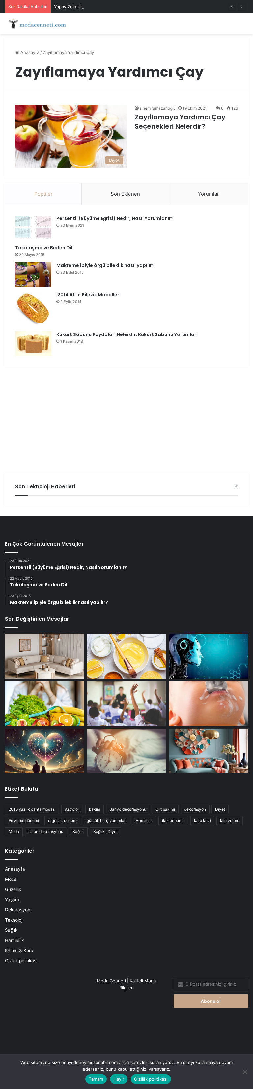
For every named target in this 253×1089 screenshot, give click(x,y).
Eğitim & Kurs (19, 950)
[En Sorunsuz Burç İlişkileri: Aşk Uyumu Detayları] (44, 751)
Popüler (43, 194)
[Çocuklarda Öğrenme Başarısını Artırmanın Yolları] (126, 703)
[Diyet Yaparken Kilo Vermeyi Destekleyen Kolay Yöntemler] (44, 703)
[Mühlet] (36, 23)
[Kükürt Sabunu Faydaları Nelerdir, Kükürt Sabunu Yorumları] (33, 343)
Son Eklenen (125, 194)
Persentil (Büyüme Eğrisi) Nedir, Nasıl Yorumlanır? (115, 218)
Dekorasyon (17, 909)
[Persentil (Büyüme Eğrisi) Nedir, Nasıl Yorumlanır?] (33, 227)
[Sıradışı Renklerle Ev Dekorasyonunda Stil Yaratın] (208, 751)
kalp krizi (202, 820)
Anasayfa (29, 52)
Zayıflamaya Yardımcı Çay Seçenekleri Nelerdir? (180, 121)
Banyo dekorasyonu (127, 809)
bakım (94, 809)
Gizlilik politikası (21, 960)
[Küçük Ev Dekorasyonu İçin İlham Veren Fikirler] (44, 656)
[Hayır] (244, 1071)
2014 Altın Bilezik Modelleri (88, 294)
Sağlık (78, 831)
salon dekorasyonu (45, 831)
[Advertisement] (126, 417)
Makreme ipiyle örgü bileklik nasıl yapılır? (105, 265)
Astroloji (72, 809)
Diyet (220, 809)
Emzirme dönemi (24, 820)
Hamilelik (144, 820)
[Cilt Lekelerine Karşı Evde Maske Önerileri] (126, 656)
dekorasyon (195, 809)
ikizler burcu (173, 820)
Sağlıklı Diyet (105, 831)
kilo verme (229, 820)
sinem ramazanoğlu (158, 108)
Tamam (96, 1079)
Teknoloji (14, 920)
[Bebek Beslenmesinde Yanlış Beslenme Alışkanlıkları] (208, 703)
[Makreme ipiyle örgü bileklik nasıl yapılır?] (33, 274)
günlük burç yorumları (106, 820)
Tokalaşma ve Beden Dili (44, 247)
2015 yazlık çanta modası (32, 809)
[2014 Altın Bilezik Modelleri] (33, 309)
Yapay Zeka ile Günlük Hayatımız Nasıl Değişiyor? (104, 6)
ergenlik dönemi (62, 820)
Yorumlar (208, 194)
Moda (14, 831)
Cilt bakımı (165, 809)
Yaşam (12, 899)
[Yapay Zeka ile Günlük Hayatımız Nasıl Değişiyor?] (208, 656)
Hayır (118, 1079)
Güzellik (13, 889)
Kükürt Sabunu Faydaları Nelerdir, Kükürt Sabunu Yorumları (127, 334)
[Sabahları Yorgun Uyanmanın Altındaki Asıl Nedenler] (126, 751)
